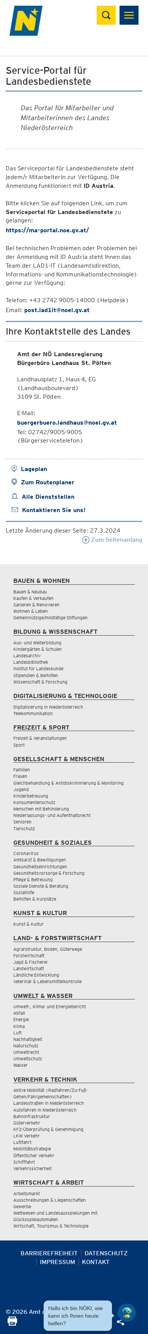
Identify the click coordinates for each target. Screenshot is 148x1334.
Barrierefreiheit (49, 1253)
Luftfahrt (22, 1142)
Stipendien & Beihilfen (35, 675)
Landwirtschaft (28, 968)
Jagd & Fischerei (30, 962)
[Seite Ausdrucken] (12, 1323)
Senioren (22, 822)
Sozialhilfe (23, 892)
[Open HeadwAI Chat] (127, 1313)
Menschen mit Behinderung (41, 809)
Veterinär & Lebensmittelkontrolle (47, 981)
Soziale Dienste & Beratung (40, 886)
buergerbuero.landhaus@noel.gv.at (67, 422)
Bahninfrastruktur (31, 1116)
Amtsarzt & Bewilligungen (39, 860)
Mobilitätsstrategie (32, 1149)
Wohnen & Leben (30, 611)
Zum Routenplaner (47, 482)
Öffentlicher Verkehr (33, 1155)
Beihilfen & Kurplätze (34, 899)
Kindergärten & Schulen (37, 649)
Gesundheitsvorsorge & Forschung (49, 873)
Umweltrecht (26, 1052)
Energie (21, 1019)
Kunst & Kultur (28, 924)
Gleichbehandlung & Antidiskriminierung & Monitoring (68, 783)
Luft (17, 1033)
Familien (21, 769)
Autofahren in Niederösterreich (45, 1110)
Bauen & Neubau (30, 592)
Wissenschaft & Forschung (40, 682)
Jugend (21, 789)
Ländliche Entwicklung (36, 975)
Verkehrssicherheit (32, 1168)
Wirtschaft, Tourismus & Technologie (50, 1226)
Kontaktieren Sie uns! (53, 510)
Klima (19, 1026)
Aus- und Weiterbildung (37, 643)
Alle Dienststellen (48, 496)
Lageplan (34, 469)
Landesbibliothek (30, 662)
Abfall (19, 1013)
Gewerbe (22, 1206)
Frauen (20, 776)
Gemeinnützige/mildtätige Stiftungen (50, 617)
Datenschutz (106, 1253)
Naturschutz (25, 1045)
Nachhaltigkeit (27, 1039)
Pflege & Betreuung (33, 879)
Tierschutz (24, 828)
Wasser (20, 1065)
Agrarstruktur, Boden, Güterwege (47, 949)
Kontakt (96, 1262)
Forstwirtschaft (28, 955)
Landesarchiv (27, 655)
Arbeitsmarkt (26, 1193)
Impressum (57, 1262)
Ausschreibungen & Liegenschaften (49, 1200)
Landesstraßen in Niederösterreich (48, 1103)
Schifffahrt (24, 1162)
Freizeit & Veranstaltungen (40, 738)
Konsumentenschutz (34, 802)
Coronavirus (26, 853)
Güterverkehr (26, 1123)
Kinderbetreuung (30, 796)
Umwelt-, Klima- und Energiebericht (49, 1006)
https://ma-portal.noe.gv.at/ (47, 230)
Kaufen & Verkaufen (33, 598)
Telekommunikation (33, 713)
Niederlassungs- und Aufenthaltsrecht (52, 815)
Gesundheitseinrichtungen (40, 866)
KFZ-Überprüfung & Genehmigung (48, 1129)
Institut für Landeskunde (38, 668)
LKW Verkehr (26, 1136)
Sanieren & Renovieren (36, 605)
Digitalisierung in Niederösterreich (48, 707)
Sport (19, 745)
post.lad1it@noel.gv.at (57, 310)
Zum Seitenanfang (116, 539)
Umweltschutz (27, 1058)
